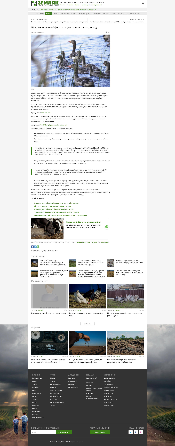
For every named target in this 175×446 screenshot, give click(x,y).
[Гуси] (70, 61)
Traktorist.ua (108, 393)
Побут (34, 390)
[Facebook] (32, 246)
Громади (71, 384)
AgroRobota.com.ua (110, 399)
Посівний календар (133, 13)
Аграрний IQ (109, 375)
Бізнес (48, 13)
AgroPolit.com (109, 384)
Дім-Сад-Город (64, 13)
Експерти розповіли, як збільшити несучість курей (53, 209)
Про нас (89, 385)
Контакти (89, 393)
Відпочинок (36, 411)
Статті (52, 375)
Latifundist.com (109, 378)
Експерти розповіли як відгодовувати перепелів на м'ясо (56, 203)
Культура (35, 405)
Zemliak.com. (46, 113)
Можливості (72, 381)
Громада (74, 13)
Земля (42, 13)
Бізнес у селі (36, 393)
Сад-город (35, 387)
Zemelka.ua (108, 396)
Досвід (34, 396)
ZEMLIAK (89, 382)
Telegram (94, 242)
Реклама (90, 375)
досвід (44, 251)
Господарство (37, 378)
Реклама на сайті (92, 378)
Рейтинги (120, 13)
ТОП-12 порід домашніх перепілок (54, 125)
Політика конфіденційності (92, 397)
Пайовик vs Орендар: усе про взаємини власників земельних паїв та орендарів (68, 9)
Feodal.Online (109, 405)
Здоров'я (35, 399)
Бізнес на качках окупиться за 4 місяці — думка (52, 206)
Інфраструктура (37, 417)
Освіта (34, 402)
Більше (87, 324)
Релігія (34, 408)
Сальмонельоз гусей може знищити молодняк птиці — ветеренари (60, 215)
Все (37, 13)
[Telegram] (35, 246)
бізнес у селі (35, 251)
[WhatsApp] (38, 246)
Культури (71, 378)
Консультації (97, 13)
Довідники (73, 375)
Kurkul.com (108, 381)
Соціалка (35, 414)
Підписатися (63, 432)
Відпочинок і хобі (109, 13)
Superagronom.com (111, 387)
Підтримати (100, 432)
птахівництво (52, 251)
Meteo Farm (108, 402)
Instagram (105, 242)
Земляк (79, 242)
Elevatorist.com (109, 390)
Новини (40, 310)
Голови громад (73, 387)
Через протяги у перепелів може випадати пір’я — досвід (56, 212)
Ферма (55, 13)
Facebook (86, 242)
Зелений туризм (85, 13)
